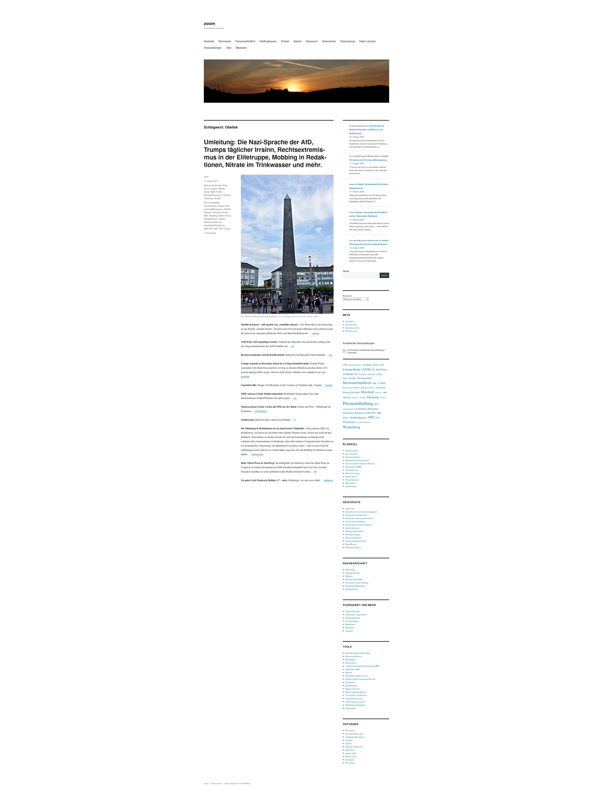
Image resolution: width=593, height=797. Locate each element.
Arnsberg (367, 364)
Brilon (376, 364)
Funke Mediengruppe (213, 209)
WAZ (377, 417)
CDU (382, 364)
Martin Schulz (225, 215)
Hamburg (352, 378)
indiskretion (257, 454)
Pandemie (373, 397)
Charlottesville (210, 205)
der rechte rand (351, 453)
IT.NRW (381, 383)
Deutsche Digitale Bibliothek (357, 653)
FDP (355, 374)
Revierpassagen (351, 621)
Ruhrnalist (349, 627)
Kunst (206, 188)
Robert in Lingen (352, 473)
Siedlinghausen (268, 41)
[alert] (366, 351)
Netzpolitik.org (351, 470)
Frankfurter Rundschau (354, 737)
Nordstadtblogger (352, 617)
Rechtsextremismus (213, 195)
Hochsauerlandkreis (357, 382)
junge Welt (349, 750)
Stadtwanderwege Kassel (355, 692)
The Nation (350, 762)
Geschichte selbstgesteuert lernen (359, 518)
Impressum (312, 41)
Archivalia (349, 508)
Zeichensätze (350, 708)
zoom (209, 23)
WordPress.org (351, 331)
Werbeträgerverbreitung (355, 705)
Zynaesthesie (350, 486)
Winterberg (351, 426)
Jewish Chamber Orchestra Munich (359, 463)
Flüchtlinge (362, 374)
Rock (376, 404)
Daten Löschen (367, 41)
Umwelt (217, 198)
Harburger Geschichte (354, 531)
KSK (206, 215)
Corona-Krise (351, 369)
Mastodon (241, 47)
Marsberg (213, 215)
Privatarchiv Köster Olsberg (356, 582)
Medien (222, 188)
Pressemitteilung (358, 403)
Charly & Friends (352, 611)
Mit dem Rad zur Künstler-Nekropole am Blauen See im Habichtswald (366, 129)
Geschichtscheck (352, 528)
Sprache (226, 195)
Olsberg (346, 397)
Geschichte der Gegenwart (356, 515)
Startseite (209, 41)
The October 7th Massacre (356, 695)
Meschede (367, 392)
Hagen (345, 378)
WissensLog (350, 483)
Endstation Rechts (353, 457)
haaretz (328, 385)
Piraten (382, 397)
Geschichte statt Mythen (355, 521)
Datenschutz (329, 41)
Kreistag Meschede (351, 392)
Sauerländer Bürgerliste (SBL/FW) (359, 412)
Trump (227, 228)
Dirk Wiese (381, 369)
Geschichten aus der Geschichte (358, 524)
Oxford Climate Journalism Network (360, 679)
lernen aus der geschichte (355, 541)
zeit (330, 354)
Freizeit (285, 41)
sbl (315, 471)
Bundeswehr (213, 202)
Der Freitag (350, 730)
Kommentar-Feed (352, 327)
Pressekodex (350, 682)
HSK (374, 383)
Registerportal (351, 685)
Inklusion (216, 212)
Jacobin (348, 743)
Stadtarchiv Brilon (353, 547)
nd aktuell (349, 759)
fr (294, 419)
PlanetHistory (351, 544)
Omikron (355, 397)
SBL (216, 228)
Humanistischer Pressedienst (357, 460)
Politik (219, 191)
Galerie (297, 41)
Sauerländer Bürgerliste (367, 408)
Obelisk (222, 218)
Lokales (213, 188)
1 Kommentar (210, 232)
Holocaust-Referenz (353, 537)
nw (295, 398)
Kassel (224, 212)
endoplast (328, 480)
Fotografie (371, 374)
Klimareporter (351, 662)
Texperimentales (352, 479)
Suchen (346, 270)
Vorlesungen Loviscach (355, 701)
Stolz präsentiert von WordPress (237, 783)
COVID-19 (368, 369)
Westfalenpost (349, 421)
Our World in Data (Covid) (356, 675)
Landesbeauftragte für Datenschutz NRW (362, 666)
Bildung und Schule (212, 185)
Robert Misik (350, 476)
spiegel (315, 333)
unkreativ (349, 630)
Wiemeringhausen (364, 422)
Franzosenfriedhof (245, 41)
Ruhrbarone (350, 624)
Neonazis (378, 392)
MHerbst (349, 576)
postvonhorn (261, 411)
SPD (221, 228)
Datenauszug (347, 41)
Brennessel (225, 41)
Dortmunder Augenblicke (356, 614)
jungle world (350, 753)
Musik (206, 191)
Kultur (224, 185)
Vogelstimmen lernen (354, 698)
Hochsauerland (364, 378)
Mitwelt (348, 672)
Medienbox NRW (352, 669)
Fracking (379, 374)
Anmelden (349, 321)
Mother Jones (351, 756)
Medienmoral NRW (353, 466)
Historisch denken (352, 534)
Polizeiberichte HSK (353, 579)
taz (292, 346)
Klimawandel (380, 387)
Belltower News (351, 450)
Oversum (362, 397)
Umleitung (208, 198)
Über (228, 47)
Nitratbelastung (210, 218)
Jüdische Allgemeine (354, 746)
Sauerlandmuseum (349, 409)
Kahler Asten (347, 387)
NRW (212, 191)
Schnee (346, 417)
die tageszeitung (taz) (354, 733)
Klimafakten (350, 659)
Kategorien (347, 295)
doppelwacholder (352, 572)
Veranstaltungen (213, 47)
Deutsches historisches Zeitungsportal (361, 511)
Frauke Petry (223, 205)
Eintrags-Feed (351, 324)
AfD (205, 202)
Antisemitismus (355, 365)
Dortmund (348, 373)
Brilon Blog (350, 569)
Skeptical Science (352, 688)
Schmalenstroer (351, 589)
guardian (245, 376)
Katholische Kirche (367, 387)
